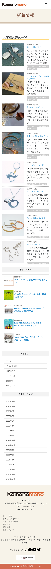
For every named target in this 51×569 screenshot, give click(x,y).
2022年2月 (10, 435)
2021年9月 (10, 450)
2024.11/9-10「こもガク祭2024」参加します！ (30, 281)
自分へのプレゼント (35, 107)
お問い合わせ (8, 530)
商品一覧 (6, 524)
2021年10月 (11, 445)
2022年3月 (10, 430)
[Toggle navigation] (46, 4)
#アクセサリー (32, 66)
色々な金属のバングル (36, 218)
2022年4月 (10, 425)
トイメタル (10, 375)
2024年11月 (11, 401)
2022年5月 (10, 420)
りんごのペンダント (35, 191)
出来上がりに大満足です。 (38, 136)
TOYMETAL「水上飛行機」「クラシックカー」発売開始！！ (30, 338)
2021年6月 (10, 455)
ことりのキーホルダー (36, 165)
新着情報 (9, 380)
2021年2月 (10, 464)
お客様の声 (10, 371)
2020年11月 (11, 474)
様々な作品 (10, 385)
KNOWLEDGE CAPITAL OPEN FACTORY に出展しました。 (27, 324)
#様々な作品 (31, 69)
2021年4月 (10, 459)
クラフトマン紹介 (10, 521)
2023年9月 (10, 411)
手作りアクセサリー (11, 518)
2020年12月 (11, 469)
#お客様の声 (43, 66)
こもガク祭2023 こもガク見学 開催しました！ (30, 295)
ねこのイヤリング (34, 244)
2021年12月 (11, 440)
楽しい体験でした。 (35, 47)
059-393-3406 (28, 506)
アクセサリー (11, 361)
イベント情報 (11, 366)
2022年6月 (10, 416)
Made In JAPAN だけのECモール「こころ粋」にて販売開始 (30, 309)
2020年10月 (11, 479)
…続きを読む (41, 62)
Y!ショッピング (16, 549)
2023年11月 (11, 406)
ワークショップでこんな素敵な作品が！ (38, 77)
